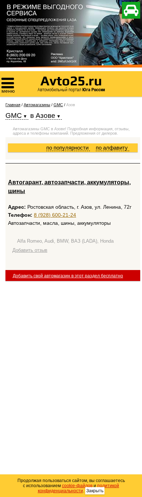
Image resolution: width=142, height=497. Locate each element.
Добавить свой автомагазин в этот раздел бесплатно (68, 275)
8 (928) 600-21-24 (55, 215)
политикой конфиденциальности (78, 488)
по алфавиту (112, 148)
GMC (58, 105)
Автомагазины (37, 105)
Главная (12, 105)
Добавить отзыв (29, 250)
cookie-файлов (77, 485)
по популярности (68, 148)
